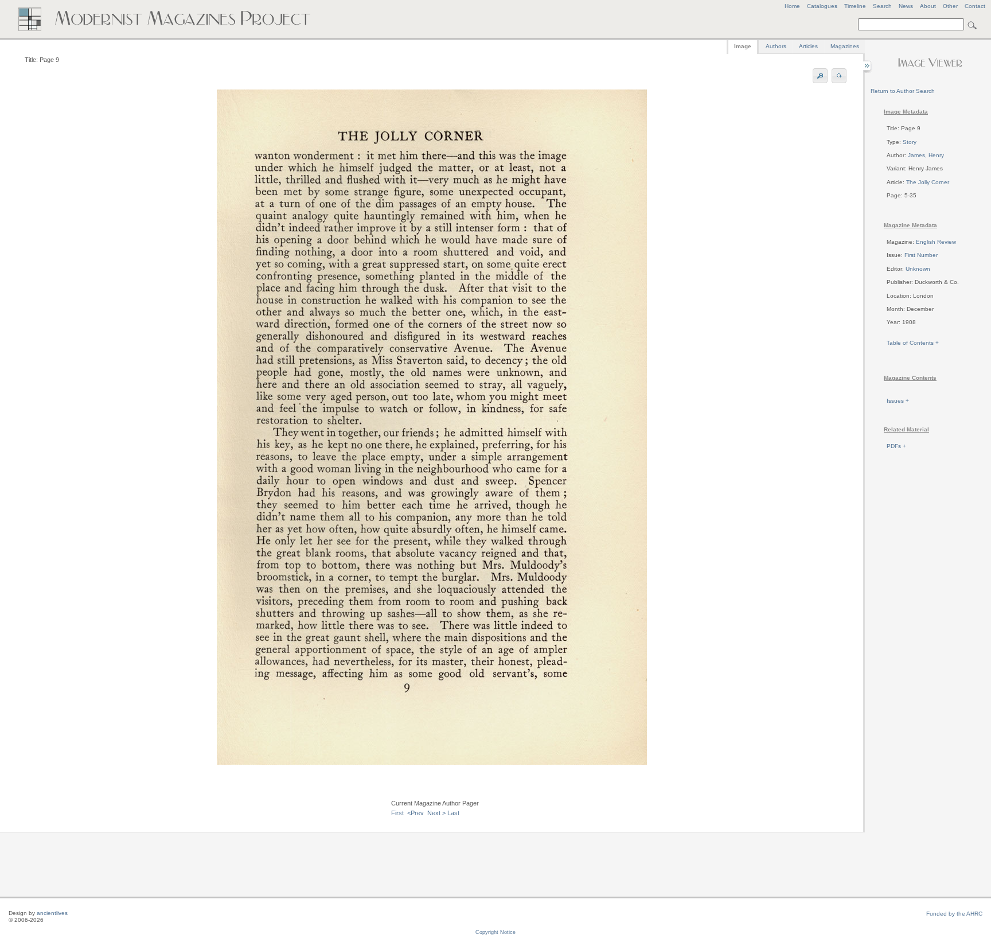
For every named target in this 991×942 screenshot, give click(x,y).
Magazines (844, 46)
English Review (936, 242)
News (906, 6)
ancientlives (52, 913)
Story (909, 142)
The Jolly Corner (927, 182)
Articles (808, 46)
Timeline (855, 6)
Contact (975, 6)
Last (453, 812)
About (928, 6)
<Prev (415, 812)
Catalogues (822, 6)
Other (950, 6)
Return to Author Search (903, 91)
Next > (436, 812)
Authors (776, 46)
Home (792, 6)
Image (742, 46)
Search (882, 6)
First (397, 812)
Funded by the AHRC (954, 913)
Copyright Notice (495, 932)
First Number (921, 255)
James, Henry (926, 155)
